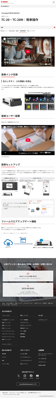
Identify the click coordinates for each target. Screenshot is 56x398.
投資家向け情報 (41, 365)
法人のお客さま (5, 6)
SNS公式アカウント (28, 372)
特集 (3, 360)
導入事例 (40, 315)
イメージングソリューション (8, 331)
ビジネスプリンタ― (24, 322)
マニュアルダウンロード (25, 357)
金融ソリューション (6, 322)
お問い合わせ (5, 392)
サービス (4, 357)
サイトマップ (12, 392)
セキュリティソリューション (8, 333)
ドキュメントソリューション (8, 336)
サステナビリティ (42, 362)
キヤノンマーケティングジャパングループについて (45, 354)
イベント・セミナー (7, 344)
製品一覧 (50, 303)
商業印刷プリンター (24, 328)
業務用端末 (22, 333)
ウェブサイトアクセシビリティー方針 (11, 394)
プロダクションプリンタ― (26, 325)
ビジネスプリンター (28, 303)
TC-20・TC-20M (6, 305)
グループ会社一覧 (42, 358)
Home (3, 303)
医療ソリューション (6, 325)
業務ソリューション (6, 339)
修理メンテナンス (24, 363)
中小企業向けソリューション (8, 319)
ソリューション (6, 315)
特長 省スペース (4, 31)
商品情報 (4, 353)
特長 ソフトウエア (31, 31)
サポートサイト (25, 350)
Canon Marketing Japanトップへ (28, 384)
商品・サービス (18, 303)
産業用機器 (22, 336)
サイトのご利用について (22, 392)
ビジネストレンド (42, 320)
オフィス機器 (23, 331)
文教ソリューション (6, 328)
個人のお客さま (7, 350)
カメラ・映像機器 (24, 319)
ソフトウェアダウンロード (26, 360)
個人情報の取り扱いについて (34, 392)
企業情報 (41, 350)
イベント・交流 (5, 363)
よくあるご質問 (23, 353)
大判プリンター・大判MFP (40, 303)
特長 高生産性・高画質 (14, 31)
